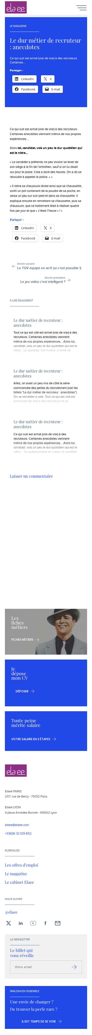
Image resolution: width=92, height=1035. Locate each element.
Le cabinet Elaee (19, 882)
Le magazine (16, 873)
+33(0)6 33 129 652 (18, 833)
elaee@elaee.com (17, 825)
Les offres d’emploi (21, 865)
